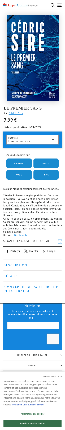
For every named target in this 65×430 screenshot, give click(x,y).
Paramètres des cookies (32, 413)
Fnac (46, 175)
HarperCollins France (32, 355)
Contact (32, 365)
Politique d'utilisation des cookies (28, 404)
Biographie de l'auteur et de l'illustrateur (32, 288)
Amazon (19, 163)
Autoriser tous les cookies (32, 423)
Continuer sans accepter (52, 376)
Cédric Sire (16, 113)
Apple (45, 163)
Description (15, 265)
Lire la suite (21, 235)
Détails (10, 276)
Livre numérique (19, 141)
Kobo (19, 175)
